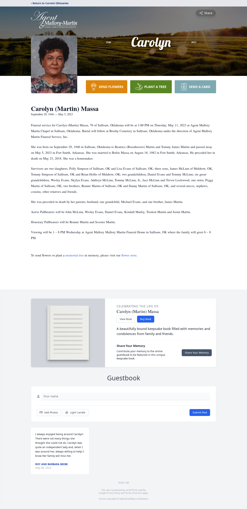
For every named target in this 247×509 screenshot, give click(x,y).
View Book (126, 319)
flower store (129, 255)
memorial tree (74, 255)
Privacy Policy (113, 493)
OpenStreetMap (127, 498)
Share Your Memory (197, 352)
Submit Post (200, 412)
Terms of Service (133, 493)
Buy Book (145, 319)
